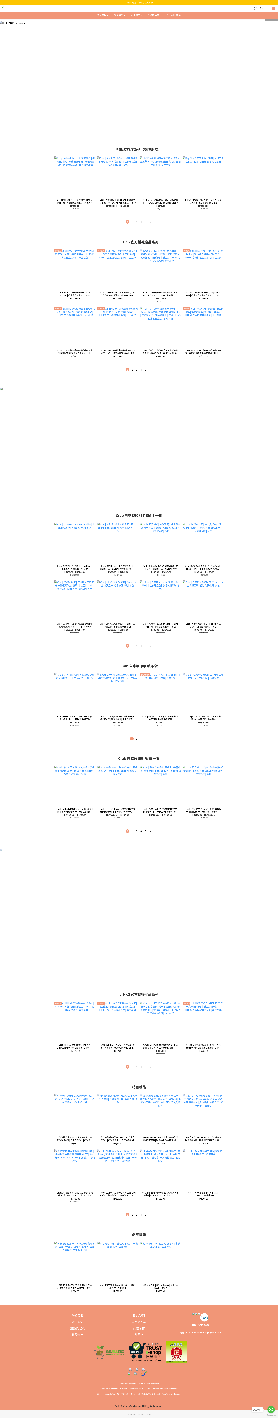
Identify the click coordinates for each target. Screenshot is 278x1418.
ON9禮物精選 (174, 15)
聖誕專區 (101, 15)
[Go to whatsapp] (271, 1409)
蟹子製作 (118, 15)
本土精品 (135, 15)
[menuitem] (127, 222)
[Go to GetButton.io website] (271, 1415)
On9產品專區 (154, 15)
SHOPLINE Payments (144, 1414)
